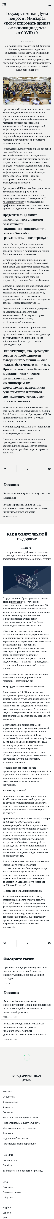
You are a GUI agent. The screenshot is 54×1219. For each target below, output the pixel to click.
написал (26, 661)
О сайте (7, 1165)
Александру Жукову (13, 201)
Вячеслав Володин (31, 188)
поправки (16, 601)
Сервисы (8, 1112)
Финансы (8, 1133)
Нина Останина (29, 112)
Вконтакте (8, 1186)
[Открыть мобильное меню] (50, 4)
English (7, 1207)
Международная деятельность (20, 1127)
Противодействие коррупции (19, 1143)
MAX (5, 1181)
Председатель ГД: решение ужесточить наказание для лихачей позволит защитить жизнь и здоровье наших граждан (26, 973)
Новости (7, 1091)
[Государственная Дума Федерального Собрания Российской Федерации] (4, 4)
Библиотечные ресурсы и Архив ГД (23, 1170)
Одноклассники (12, 1192)
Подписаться (10, 1159)
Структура (9, 1096)
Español (7, 1212)
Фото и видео (10, 1101)
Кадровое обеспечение (16, 1138)
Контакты (8, 1106)
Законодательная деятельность (20, 1117)
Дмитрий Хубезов (12, 152)
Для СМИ (8, 1154)
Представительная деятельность (21, 1122)
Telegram (8, 1197)
